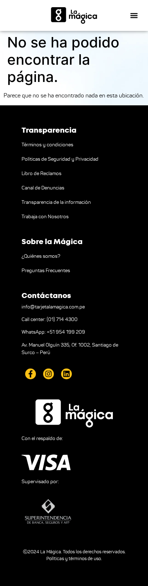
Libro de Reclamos (41, 173)
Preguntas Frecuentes (46, 270)
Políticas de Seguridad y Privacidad (60, 159)
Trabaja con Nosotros (45, 217)
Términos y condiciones (47, 145)
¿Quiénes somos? (41, 256)
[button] (134, 16)
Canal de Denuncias (43, 188)
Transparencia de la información (56, 202)
